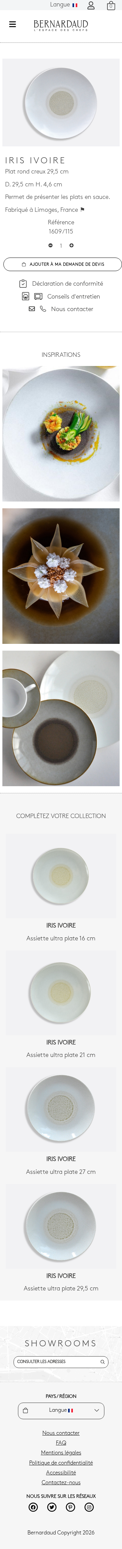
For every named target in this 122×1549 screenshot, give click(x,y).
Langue (61, 5)
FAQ (61, 1443)
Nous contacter (61, 1433)
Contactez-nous (61, 1483)
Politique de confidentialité (61, 1463)
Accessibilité (61, 1473)
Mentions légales (61, 1453)
